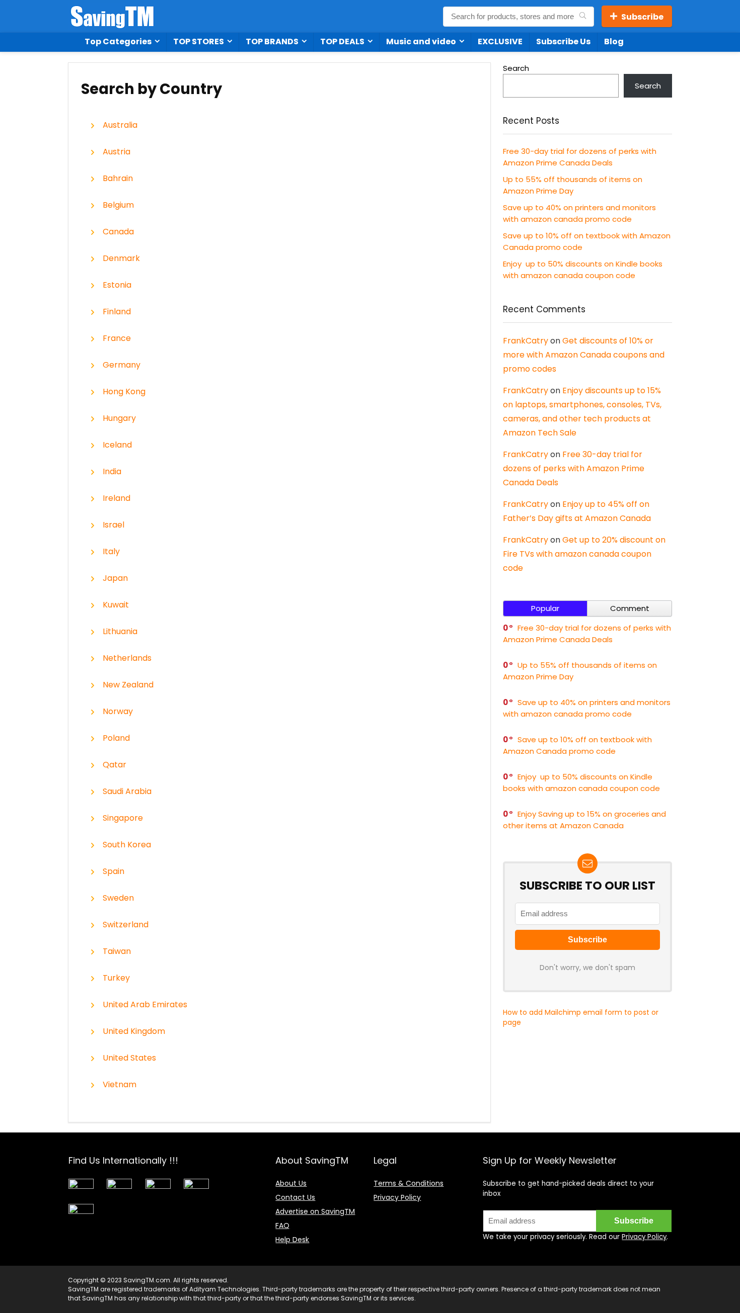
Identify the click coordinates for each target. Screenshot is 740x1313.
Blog (614, 41)
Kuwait (116, 604)
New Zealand (128, 684)
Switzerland (126, 924)
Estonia (117, 285)
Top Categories (118, 41)
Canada (118, 231)
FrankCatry (525, 340)
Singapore (123, 818)
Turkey (116, 978)
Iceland (117, 445)
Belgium (118, 205)
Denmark (121, 258)
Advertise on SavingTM (315, 1211)
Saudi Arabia (127, 791)
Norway (118, 711)
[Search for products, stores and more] (582, 17)
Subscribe (642, 17)
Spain (113, 871)
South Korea (127, 844)
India (112, 471)
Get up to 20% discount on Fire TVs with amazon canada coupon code (584, 554)
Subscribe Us (563, 41)
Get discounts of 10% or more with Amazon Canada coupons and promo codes (583, 355)
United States (129, 1058)
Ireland (116, 498)
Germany (121, 365)
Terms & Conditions (408, 1183)
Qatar (114, 764)
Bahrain (118, 178)
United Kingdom (134, 1031)
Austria (116, 151)
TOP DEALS (342, 41)
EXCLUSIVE (500, 41)
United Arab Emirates (145, 1004)
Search (516, 68)
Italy (111, 551)
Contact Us (295, 1197)
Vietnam (119, 1084)
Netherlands (127, 658)
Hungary (119, 418)
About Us (291, 1183)
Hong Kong (124, 391)
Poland (116, 738)
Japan (115, 578)
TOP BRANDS (272, 41)
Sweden (118, 898)
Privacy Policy (397, 1197)
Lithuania (120, 631)
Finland (117, 311)
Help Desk (292, 1240)
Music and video (421, 41)
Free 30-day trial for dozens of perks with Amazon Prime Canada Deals (573, 468)
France (117, 338)
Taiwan (117, 951)
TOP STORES (198, 41)
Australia (120, 125)
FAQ (282, 1225)
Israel (113, 525)
